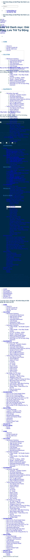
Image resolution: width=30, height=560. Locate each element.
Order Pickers (13, 121)
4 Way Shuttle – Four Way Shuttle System (10, 112)
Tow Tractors (13, 215)
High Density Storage (16, 160)
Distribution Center (15, 166)
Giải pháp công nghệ (12, 186)
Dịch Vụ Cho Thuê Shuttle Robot (15, 149)
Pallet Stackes (14, 118)
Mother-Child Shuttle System (18, 80)
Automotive (9, 262)
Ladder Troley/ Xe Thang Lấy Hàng (20, 222)
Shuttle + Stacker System (17, 79)
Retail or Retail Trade (12, 264)
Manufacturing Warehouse (17, 69)
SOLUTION (6, 155)
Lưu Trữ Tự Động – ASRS (17, 77)
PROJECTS (6, 188)
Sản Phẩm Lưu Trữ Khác (13, 216)
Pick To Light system (15, 195)
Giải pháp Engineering (12, 244)
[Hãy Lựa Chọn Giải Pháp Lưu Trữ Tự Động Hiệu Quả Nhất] (12, 64)
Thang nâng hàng (15, 132)
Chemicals (9, 266)
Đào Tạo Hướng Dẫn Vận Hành (15, 246)
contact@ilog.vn (8, 137)
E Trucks (12, 205)
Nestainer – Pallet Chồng (17, 219)
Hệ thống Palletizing (15, 189)
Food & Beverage (11, 253)
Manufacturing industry (12, 259)
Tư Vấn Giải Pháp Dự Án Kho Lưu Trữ (17, 154)
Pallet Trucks (13, 212)
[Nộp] (3, 8)
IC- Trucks (12, 208)
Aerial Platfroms (14, 202)
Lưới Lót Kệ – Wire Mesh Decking (19, 134)
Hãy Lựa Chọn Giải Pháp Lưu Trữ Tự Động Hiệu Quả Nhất (14, 67)
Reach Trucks (13, 209)
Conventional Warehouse (17, 158)
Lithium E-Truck (14, 111)
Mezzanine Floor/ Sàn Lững (17, 224)
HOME (5, 42)
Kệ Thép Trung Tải (15, 218)
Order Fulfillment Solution (17, 198)
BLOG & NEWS (7, 195)
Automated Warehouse (16, 163)
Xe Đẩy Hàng (13, 141)
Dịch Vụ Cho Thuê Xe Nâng (14, 238)
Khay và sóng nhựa (15, 232)
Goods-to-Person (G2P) (16, 193)
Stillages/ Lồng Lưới (15, 221)
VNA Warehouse (14, 161)
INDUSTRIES (7, 167)
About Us (9, 46)
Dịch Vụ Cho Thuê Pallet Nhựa (15, 240)
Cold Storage (13, 66)
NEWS (8, 272)
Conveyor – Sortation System (18, 187)
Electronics (9, 263)
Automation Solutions (12, 168)
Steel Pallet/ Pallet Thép (16, 135)
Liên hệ (8, 154)
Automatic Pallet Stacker (17, 190)
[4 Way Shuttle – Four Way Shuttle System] (12, 109)
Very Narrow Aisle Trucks (17, 200)
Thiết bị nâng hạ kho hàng (13, 199)
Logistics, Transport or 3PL (14, 254)
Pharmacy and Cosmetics (13, 256)
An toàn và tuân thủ (11, 47)
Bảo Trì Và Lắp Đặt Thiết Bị (14, 247)
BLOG (8, 270)
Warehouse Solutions (12, 157)
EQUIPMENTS (7, 89)
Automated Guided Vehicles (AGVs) (20, 192)
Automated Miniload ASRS (17, 82)
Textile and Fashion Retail (13, 260)
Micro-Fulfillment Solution (17, 196)
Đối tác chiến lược (11, 49)
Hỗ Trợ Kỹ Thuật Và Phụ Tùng (15, 155)
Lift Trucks (12, 113)
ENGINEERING (7, 145)
